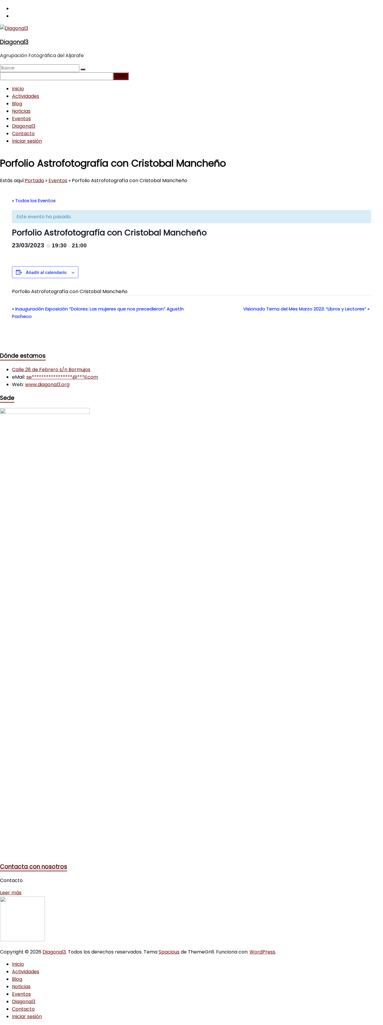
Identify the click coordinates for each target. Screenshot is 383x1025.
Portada (34, 180)
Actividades (25, 96)
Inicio (18, 88)
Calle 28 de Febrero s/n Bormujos (51, 369)
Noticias (21, 111)
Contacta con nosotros (33, 867)
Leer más (11, 892)
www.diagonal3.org (47, 384)
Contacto (23, 133)
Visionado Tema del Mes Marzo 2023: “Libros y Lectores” (306, 309)
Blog (17, 103)
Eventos (21, 118)
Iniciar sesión (27, 141)
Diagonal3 (14, 42)
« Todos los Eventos (34, 200)
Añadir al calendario (46, 272)
